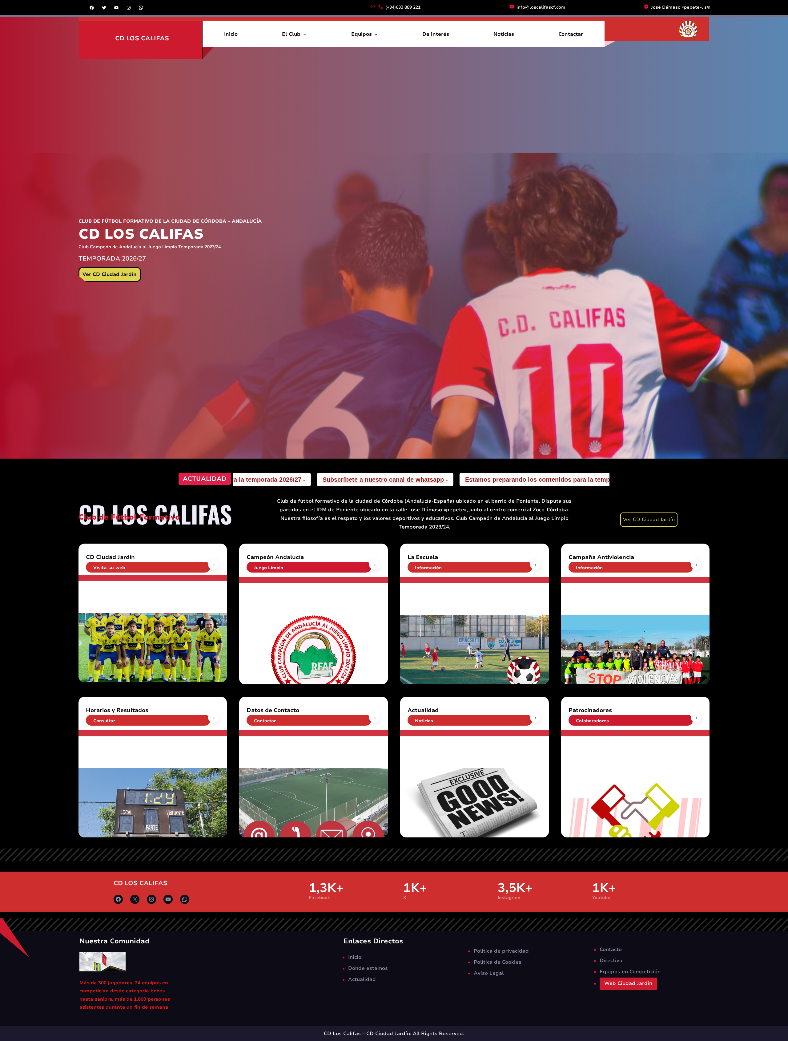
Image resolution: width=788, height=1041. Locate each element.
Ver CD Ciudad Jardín (109, 274)
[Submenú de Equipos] (376, 33)
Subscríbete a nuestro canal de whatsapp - (578, 479)
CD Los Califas (142, 38)
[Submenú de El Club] (304, 33)
